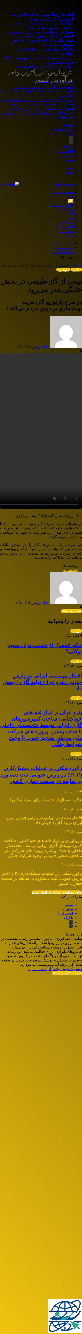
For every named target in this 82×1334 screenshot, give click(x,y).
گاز (70, 201)
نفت (70, 196)
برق (70, 218)
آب (71, 214)
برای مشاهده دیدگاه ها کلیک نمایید (56, 892)
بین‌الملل (66, 222)
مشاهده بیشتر (71, 611)
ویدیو (69, 235)
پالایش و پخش (62, 205)
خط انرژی (42, 347)
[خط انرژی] (9, 184)
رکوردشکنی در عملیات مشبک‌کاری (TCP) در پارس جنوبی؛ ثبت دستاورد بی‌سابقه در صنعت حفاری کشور (41, 774)
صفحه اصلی (63, 192)
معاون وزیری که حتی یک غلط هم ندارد (44, 66)
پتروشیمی (65, 209)
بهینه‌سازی (71, 570)
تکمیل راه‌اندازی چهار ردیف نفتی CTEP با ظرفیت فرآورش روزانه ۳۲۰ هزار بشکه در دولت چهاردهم (36, 83)
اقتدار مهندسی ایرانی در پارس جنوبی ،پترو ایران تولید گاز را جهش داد (42, 682)
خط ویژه (66, 231)
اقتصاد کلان (64, 226)
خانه (79, 265)
